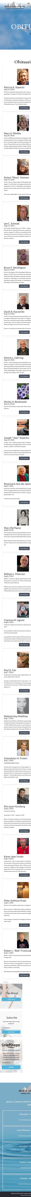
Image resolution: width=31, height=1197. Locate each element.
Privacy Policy (24, 1195)
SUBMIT (11, 1067)
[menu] (28, 3)
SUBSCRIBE (11, 1032)
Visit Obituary (24, 108)
